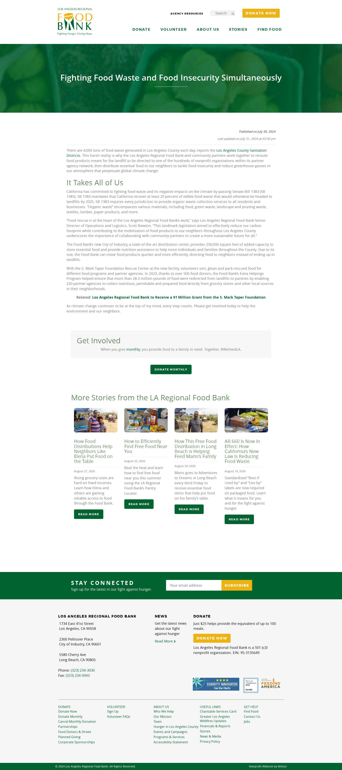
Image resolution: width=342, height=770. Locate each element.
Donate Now (67, 711)
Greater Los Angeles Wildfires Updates (215, 718)
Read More (164, 641)
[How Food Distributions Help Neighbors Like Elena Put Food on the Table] (95, 420)
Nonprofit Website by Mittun (268, 766)
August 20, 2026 (185, 466)
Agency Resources (186, 13)
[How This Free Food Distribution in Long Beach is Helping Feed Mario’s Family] (196, 420)
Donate (64, 707)
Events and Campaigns (170, 732)
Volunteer (116, 707)
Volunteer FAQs (118, 716)
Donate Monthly (70, 716)
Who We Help (164, 711)
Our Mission (163, 716)
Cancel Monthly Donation (77, 721)
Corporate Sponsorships (76, 742)
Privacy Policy (210, 741)
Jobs (247, 721)
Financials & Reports (215, 726)
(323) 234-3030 (83, 670)
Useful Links (210, 707)
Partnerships (68, 726)
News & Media (210, 736)
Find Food (251, 711)
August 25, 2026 (134, 461)
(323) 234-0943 (78, 675)
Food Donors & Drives (74, 732)
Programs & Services (169, 737)
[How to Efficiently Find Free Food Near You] (146, 420)
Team (158, 721)
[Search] (232, 13)
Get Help (251, 707)
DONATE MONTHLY (171, 369)
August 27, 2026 (84, 471)
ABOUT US (161, 707)
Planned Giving (69, 737)
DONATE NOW (212, 638)
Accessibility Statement (171, 742)
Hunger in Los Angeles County (176, 726)
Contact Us (252, 716)
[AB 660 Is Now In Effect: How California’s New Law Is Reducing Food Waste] (246, 420)
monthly (133, 349)
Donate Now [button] (261, 13)
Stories (238, 29)
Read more (88, 514)
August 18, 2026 (235, 471)
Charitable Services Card (218, 711)
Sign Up (113, 711)
